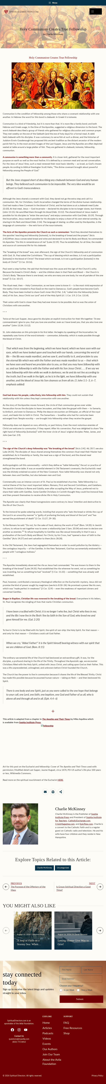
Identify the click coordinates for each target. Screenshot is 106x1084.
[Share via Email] (45, 792)
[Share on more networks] (61, 792)
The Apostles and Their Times (56, 719)
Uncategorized (63, 868)
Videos (47, 1038)
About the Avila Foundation (52, 1061)
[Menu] (95, 11)
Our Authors (50, 1049)
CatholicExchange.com (79, 821)
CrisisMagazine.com (65, 824)
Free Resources (72, 1028)
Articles (47, 1028)
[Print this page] (53, 792)
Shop (66, 1033)
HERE (60, 780)
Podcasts (48, 1033)
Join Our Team (51, 1054)
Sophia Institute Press (30, 722)
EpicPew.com (86, 824)
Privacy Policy (97, 1076)
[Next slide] (100, 930)
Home (46, 1022)
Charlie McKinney (44, 868)
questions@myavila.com (19, 1039)
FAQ (66, 1022)
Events (47, 1044)
